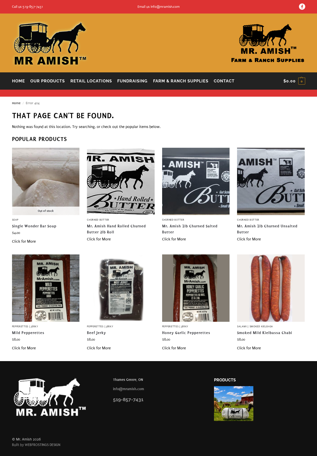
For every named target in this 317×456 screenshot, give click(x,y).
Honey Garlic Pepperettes (186, 333)
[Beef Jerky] (121, 288)
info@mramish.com (165, 7)
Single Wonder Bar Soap (34, 226)
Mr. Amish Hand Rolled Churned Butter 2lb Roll (116, 229)
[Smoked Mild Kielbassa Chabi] (271, 288)
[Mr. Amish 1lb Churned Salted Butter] (196, 181)
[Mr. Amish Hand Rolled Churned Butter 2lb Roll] (121, 181)
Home (16, 103)
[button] (294, 81)
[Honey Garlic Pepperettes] (196, 288)
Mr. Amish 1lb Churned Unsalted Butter (267, 229)
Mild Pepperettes (28, 333)
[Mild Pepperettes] (46, 288)
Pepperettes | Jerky (25, 326)
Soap (15, 219)
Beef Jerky (96, 333)
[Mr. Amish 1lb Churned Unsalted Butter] (271, 181)
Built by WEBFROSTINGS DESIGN (36, 445)
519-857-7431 (128, 399)
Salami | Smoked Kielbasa (255, 326)
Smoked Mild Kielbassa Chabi (264, 333)
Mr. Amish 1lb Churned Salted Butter (190, 229)
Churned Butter (98, 219)
